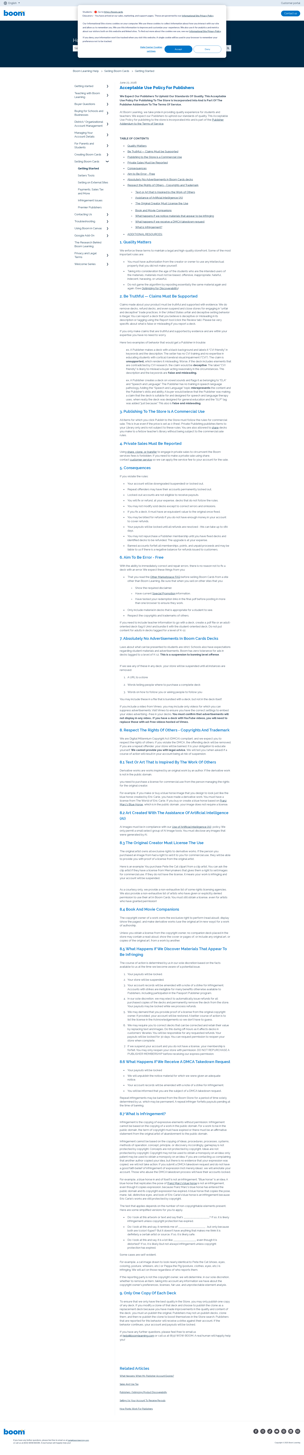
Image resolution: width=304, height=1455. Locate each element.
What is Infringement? (148, 227)
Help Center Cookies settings (151, 49)
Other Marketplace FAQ (165, 577)
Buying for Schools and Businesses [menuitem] (88, 112)
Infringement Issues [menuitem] (90, 200)
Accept (178, 49)
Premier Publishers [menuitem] (90, 207)
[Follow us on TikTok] (269, 1431)
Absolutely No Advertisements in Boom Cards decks (160, 179)
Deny (207, 49)
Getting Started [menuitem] (88, 168)
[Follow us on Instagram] (262, 1431)
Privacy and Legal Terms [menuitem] (85, 255)
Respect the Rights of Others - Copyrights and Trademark (163, 185)
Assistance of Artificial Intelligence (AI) (159, 197)
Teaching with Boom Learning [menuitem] (87, 95)
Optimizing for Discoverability (160, 288)
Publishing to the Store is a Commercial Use (154, 157)
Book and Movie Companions (153, 210)
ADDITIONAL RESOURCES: (144, 234)
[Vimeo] (283, 1431)
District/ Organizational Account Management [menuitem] (88, 123)
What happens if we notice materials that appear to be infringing (174, 215)
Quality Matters (137, 145)
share (215, 427)
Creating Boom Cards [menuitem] (87, 154)
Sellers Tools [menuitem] (86, 175)
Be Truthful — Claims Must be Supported (152, 151)
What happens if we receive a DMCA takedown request (170, 221)
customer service (141, 459)
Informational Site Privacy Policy (197, 15)
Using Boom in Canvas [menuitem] (88, 228)
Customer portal (290, 3)
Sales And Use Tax (129, 1384)
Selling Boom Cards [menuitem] (86, 161)
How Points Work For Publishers (136, 1409)
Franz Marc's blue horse (182, 1183)
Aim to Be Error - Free (141, 173)
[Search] (228, 48)
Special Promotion (163, 593)
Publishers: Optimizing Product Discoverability (143, 1392)
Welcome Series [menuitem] (85, 264)
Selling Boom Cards (116, 71)
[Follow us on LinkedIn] (290, 1431)
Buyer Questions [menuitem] (84, 104)
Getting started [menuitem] (83, 86)
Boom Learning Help (86, 71)
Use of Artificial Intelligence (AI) (191, 826)
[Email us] (297, 1431)
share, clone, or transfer (142, 451)
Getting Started (144, 71)
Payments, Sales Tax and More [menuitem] (91, 191)
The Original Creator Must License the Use (161, 203)
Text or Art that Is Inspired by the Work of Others (165, 192)
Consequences (137, 168)
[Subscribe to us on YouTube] (276, 1431)
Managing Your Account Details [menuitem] (84, 134)
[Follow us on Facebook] (255, 1431)
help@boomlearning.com (138, 1335)
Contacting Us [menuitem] (83, 214)
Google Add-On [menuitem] (84, 235)
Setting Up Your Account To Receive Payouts (142, 1400)
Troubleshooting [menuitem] (84, 221)
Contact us (290, 13)
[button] (107, 86)
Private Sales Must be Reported (147, 162)
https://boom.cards (113, 11)
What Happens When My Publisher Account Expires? (147, 1376)
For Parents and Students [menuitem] (84, 145)
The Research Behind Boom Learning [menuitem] (87, 244)
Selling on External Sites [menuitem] (93, 182)
